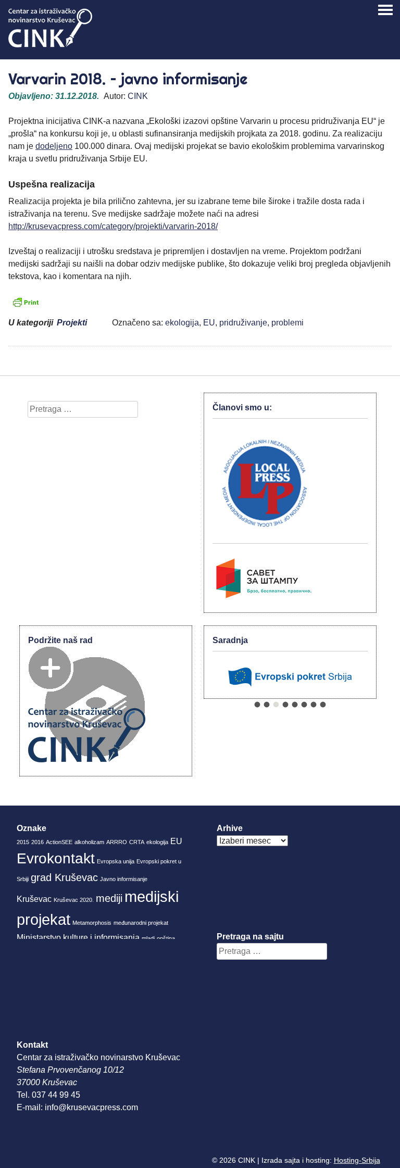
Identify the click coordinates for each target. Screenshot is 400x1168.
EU (209, 322)
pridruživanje (243, 322)
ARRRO (116, 842)
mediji (109, 898)
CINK (138, 96)
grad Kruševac (64, 877)
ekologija (182, 322)
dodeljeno (53, 146)
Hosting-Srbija (357, 1160)
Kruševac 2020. (74, 900)
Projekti (72, 322)
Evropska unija (115, 861)
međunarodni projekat (141, 923)
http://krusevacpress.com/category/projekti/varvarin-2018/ (113, 226)
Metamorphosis (91, 923)
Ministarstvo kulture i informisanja (78, 937)
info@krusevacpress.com (91, 1107)
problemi (287, 322)
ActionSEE (59, 842)
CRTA (136, 842)
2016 (37, 842)
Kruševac (34, 898)
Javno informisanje (123, 879)
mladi (148, 938)
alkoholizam (89, 842)
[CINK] (50, 44)
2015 (23, 842)
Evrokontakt (56, 858)
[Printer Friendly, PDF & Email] (25, 301)
